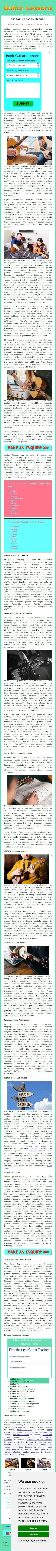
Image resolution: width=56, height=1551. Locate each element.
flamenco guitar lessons (39, 1440)
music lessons (24, 1430)
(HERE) (7, 1126)
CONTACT (40, 14)
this (33, 1144)
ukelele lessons (21, 1435)
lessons (7, 575)
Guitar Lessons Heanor (16, 1335)
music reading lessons (40, 1224)
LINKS (27, 14)
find (12, 1264)
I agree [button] (33, 1528)
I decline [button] (33, 1534)
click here (36, 1151)
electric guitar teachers (26, 1452)
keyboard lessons (16, 1427)
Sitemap (6, 1526)
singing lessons (25, 1442)
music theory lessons (26, 760)
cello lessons (41, 1449)
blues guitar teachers (36, 1432)
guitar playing (43, 1323)
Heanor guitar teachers (16, 1177)
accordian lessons (22, 1447)
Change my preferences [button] (33, 1540)
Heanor (44, 455)
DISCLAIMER (49, 14)
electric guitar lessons (25, 1209)
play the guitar (27, 123)
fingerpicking (11, 1027)
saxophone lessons (37, 1445)
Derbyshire (38, 1234)
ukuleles (8, 933)
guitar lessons (44, 1293)
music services (11, 1234)
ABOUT (33, 14)
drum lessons (10, 1454)
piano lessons (45, 1427)
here (17, 1121)
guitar (37, 39)
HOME (21, 14)
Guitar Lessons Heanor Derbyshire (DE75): (28, 29)
